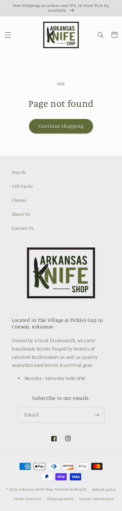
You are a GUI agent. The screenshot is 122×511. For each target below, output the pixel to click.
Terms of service (27, 499)
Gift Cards (22, 186)
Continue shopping (61, 126)
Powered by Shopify (70, 490)
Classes (19, 200)
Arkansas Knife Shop (36, 490)
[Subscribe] (97, 414)
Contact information (96, 499)
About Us (21, 214)
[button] (8, 35)
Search (19, 172)
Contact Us (23, 228)
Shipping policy (60, 499)
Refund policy (103, 490)
